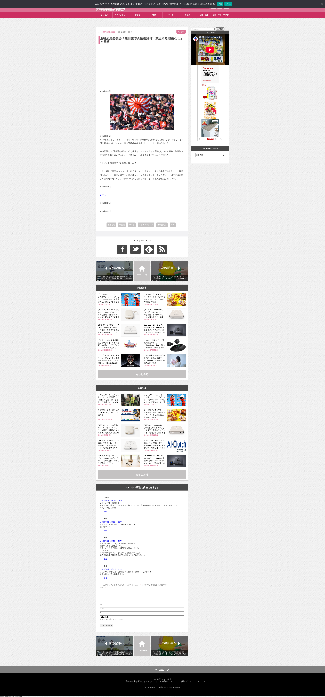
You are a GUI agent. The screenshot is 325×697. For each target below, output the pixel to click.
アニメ (187, 15)
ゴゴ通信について (167, 681)
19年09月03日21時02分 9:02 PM (111, 569)
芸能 (154, 15)
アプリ (137, 15)
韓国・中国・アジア (221, 15)
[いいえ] (322, 4)
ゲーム (170, 15)
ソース (103, 195)
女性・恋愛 (204, 15)
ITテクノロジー (121, 15)
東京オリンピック (146, 225)
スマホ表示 (166, 679)
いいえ (228, 4)
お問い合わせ (186, 681)
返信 (105, 511)
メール (102, 608)
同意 (220, 4)
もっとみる (142, 374)
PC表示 (157, 679)
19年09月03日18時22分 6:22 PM (111, 522)
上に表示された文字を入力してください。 (112, 619)
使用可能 (111, 225)
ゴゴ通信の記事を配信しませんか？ (137, 681)
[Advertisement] (142, 63)
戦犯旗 (122, 225)
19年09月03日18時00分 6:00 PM (111, 501)
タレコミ (202, 681)
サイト (102, 612)
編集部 (123, 32)
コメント (103, 587)
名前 (101, 604)
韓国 (172, 225)
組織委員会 (162, 225)
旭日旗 (131, 225)
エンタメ (104, 15)
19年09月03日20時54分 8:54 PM (111, 541)
